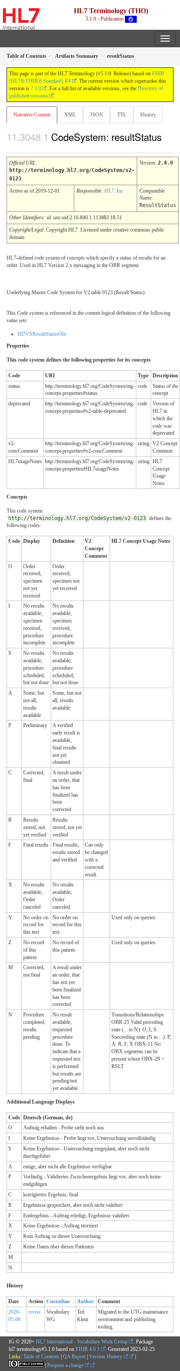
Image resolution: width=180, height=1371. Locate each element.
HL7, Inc (113, 191)
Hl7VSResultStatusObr (41, 334)
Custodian (58, 1301)
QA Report (74, 1356)
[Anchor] (11, 146)
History (148, 115)
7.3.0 (36, 88)
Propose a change (66, 1365)
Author (85, 1301)
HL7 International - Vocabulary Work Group (82, 1342)
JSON (96, 115)
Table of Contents (41, 1356)
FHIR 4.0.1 (88, 1349)
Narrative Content (32, 115)
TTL (121, 115)
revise (34, 1312)
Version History (106, 1356)
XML (70, 115)
